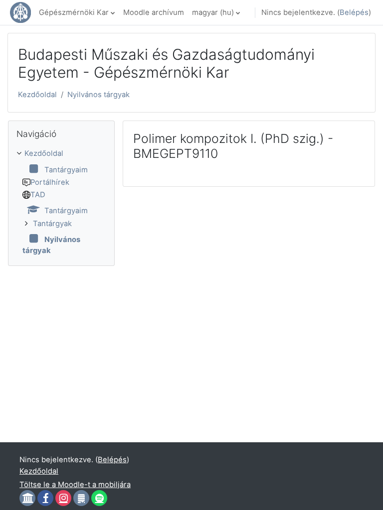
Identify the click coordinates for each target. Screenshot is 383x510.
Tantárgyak (52, 223)
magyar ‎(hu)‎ (213, 12)
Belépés (354, 12)
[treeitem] (61, 202)
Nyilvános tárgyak (98, 94)
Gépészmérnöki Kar (74, 12)
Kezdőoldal (37, 94)
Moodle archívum (153, 12)
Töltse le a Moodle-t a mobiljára (75, 484)
